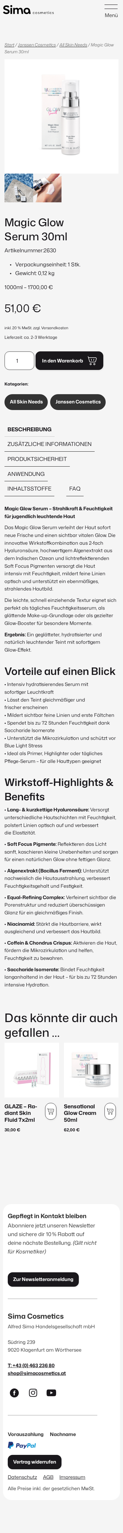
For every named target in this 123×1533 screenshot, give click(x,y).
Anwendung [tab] (26, 474)
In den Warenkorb (62, 360)
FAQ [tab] (75, 488)
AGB (48, 1476)
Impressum (72, 1476)
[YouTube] (54, 1394)
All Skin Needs (73, 45)
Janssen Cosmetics (37, 45)
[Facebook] (17, 1394)
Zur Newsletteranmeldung (43, 1279)
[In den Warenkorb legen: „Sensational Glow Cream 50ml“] (110, 1111)
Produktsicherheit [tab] (37, 459)
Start (9, 45)
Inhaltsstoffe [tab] (29, 488)
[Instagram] (35, 1394)
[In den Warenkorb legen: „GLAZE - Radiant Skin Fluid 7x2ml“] (50, 1111)
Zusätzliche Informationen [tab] (49, 444)
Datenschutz (22, 1476)
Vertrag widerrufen (34, 1461)
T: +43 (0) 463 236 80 (31, 1365)
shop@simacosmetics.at (37, 1373)
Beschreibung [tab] (29, 429)
